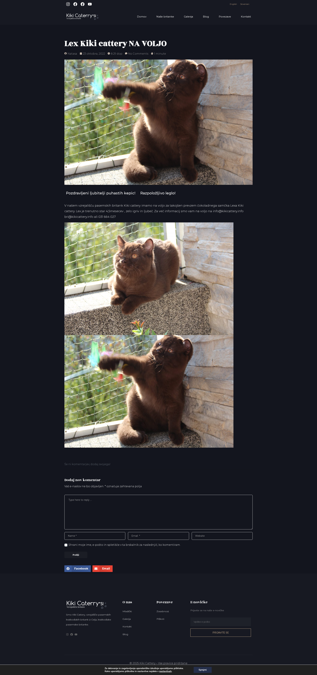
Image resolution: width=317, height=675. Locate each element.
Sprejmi (203, 669)
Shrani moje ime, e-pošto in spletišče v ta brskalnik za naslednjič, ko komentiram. (124, 544)
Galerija (188, 16)
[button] (77, 568)
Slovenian (244, 4)
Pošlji (76, 554)
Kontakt (246, 16)
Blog (206, 16)
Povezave (225, 16)
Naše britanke (165, 16)
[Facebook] (75, 4)
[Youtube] (90, 4)
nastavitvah (165, 671)
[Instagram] (68, 4)
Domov (141, 16)
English (233, 4)
